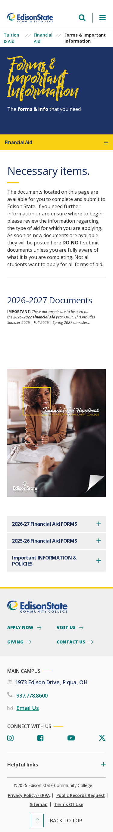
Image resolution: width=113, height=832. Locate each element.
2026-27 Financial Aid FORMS (44, 524)
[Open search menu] (82, 18)
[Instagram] (10, 738)
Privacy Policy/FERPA (29, 795)
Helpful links (22, 765)
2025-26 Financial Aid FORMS (44, 540)
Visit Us (67, 627)
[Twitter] (102, 738)
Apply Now (21, 627)
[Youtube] (71, 738)
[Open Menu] (102, 18)
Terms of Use (68, 804)
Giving (16, 641)
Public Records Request (80, 795)
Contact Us (71, 641)
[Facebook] (40, 738)
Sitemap (39, 804)
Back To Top (66, 820)
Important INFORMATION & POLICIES (44, 560)
